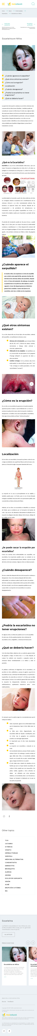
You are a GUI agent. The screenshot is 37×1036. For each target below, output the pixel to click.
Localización (10, 86)
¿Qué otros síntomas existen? (17, 79)
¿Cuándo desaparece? (14, 89)
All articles (8, 934)
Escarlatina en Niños (11, 964)
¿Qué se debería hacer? (14, 98)
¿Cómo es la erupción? (14, 83)
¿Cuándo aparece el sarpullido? (17, 76)
